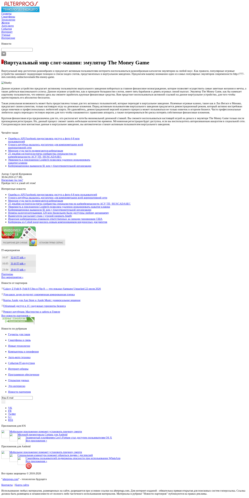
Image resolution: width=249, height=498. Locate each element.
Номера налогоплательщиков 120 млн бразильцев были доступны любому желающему (58, 212)
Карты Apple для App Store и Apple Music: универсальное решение (41, 300)
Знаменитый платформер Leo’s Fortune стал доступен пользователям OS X (69, 437)
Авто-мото (7, 25)
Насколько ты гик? (12, 180)
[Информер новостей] (18, 237)
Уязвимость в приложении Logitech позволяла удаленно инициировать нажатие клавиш (59, 206)
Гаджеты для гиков (19, 334)
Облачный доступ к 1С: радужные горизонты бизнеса (34, 306)
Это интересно (16, 386)
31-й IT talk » (18, 263)
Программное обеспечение (23, 374)
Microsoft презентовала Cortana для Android (42, 434)
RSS (10, 420)
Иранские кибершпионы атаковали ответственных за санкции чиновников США (55, 218)
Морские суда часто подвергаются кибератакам (35, 150)
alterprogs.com (10, 479)
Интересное (8, 38)
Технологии (8, 19)
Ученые (5, 34)
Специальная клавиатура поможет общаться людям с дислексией (55, 455)
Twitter (12, 413)
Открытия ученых (18, 380)
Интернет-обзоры (18, 368)
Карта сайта (22, 484)
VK (10, 407)
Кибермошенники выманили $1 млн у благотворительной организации (49, 165)
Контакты (7, 484)
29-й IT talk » (18, 269)
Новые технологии (19, 345)
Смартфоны (8, 16)
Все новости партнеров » (15, 315)
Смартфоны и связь (19, 340)
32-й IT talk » (18, 257)
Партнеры (7, 274)
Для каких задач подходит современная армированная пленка (39, 294)
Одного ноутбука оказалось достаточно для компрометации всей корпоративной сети (57, 197)
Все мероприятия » (12, 277)
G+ (10, 417)
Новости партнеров (19, 391)
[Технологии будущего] (20, 11)
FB (10, 410)
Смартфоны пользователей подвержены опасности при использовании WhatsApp (73, 458)
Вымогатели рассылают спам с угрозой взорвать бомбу (40, 215)
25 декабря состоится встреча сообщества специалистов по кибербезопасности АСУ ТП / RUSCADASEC (42, 155)
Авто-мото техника (19, 357)
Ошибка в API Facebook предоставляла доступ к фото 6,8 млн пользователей (52, 194)
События (6, 28)
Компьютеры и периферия (23, 351)
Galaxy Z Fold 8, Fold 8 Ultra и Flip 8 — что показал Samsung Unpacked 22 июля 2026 (52, 288)
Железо (5, 22)
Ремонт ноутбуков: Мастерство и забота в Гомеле (31, 311)
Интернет (7, 31)
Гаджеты (6, 13)
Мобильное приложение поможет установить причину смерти (45, 431)
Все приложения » (36, 440)
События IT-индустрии (21, 363)
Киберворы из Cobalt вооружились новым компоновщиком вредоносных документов (57, 222)
